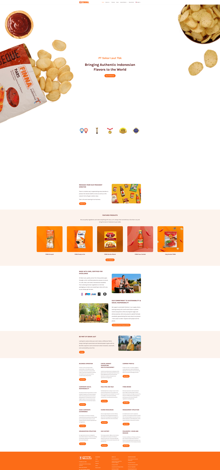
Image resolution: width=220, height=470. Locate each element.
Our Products (110, 76)
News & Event (131, 2)
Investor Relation (123, 2)
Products (113, 2)
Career (117, 2)
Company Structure (131, 462)
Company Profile (115, 464)
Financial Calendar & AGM (133, 464)
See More (82, 379)
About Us (107, 2)
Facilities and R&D (115, 469)
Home (103, 2)
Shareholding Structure (132, 469)
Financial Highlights (131, 466)
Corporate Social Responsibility (121, 325)
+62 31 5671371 (84, 467)
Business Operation (115, 459)
